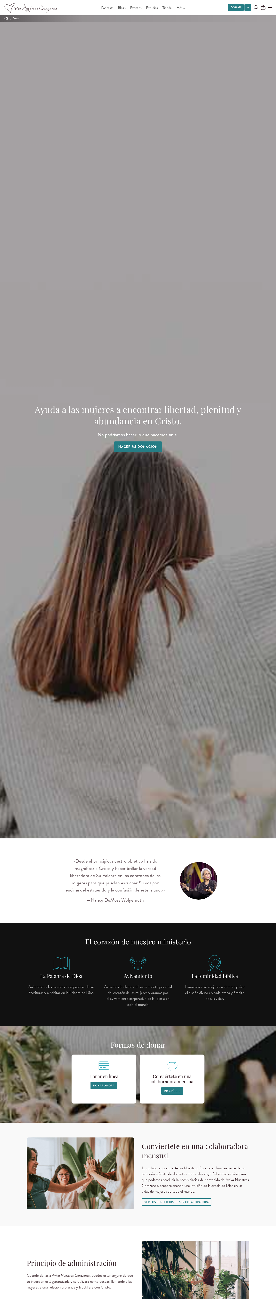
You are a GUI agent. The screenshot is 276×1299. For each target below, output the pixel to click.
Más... (180, 7)
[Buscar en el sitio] (256, 7)
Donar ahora (103, 1086)
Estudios (152, 7)
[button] (269, 7)
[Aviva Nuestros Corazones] (31, 7)
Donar (236, 7)
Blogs (122, 7)
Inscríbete (172, 1091)
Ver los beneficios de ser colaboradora (176, 1202)
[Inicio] (6, 18)
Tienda (167, 7)
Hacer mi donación (138, 446)
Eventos (136, 7)
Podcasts (107, 7)
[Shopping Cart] (263, 7)
